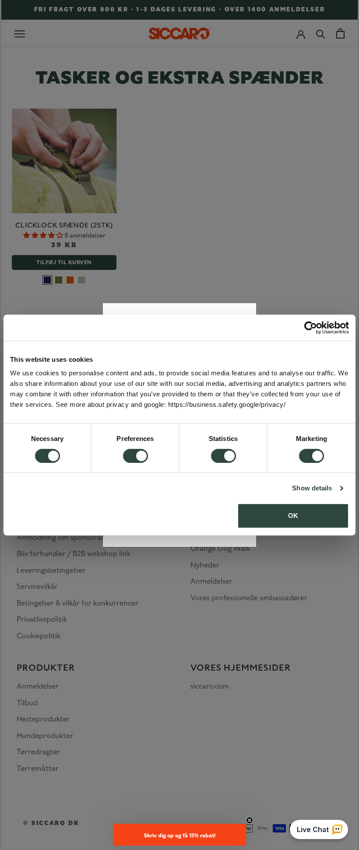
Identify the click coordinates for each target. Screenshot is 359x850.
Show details (312, 488)
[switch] (135, 456)
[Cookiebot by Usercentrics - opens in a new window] (310, 327)
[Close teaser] (249, 820)
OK (293, 515)
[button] (179, 835)
